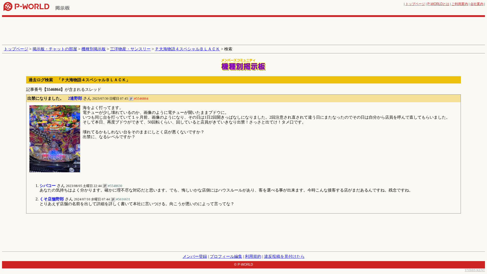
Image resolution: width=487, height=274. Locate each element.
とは (438, 4)
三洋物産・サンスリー (130, 49)
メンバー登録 (195, 256)
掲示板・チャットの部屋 (54, 49)
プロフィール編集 (226, 256)
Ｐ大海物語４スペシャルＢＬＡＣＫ (187, 49)
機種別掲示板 (93, 49)
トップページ (415, 4)
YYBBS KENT (475, 270)
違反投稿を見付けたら (284, 256)
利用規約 (253, 256)
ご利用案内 (459, 4)
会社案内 (476, 4)
